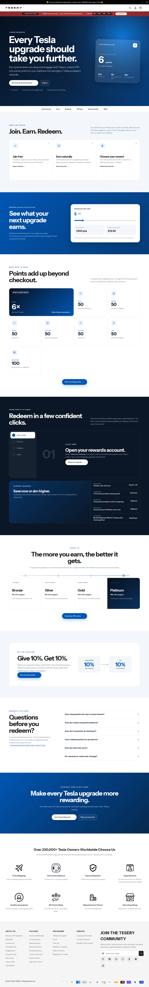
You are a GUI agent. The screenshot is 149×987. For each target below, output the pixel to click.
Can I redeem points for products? (81, 739)
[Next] (142, 2)
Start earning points (74, 382)
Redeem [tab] (18, 448)
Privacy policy (34, 939)
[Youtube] (135, 959)
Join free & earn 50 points (24, 83)
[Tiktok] (103, 965)
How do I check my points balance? (81, 722)
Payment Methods (36, 936)
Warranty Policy (35, 962)
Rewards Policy (35, 947)
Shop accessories (87, 817)
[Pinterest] (103, 959)
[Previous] (6, 2)
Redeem (68, 109)
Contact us (9, 943)
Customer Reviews (84, 936)
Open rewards (19, 166)
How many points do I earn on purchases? (84, 714)
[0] (140, 7)
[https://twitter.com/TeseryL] (122, 959)
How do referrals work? (76, 748)
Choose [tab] (18, 441)
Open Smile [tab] (20, 435)
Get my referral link (29, 675)
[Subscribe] (141, 953)
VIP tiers (80, 109)
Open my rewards (76, 462)
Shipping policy (35, 950)
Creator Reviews (83, 939)
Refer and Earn (59, 950)
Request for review (60, 954)
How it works (46, 109)
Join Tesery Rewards (64, 817)
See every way (62, 166)
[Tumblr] (129, 959)
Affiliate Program (60, 936)
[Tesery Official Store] (13, 8)
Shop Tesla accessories (61, 312)
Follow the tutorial (108, 166)
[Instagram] (116, 959)
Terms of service (36, 954)
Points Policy (34, 958)
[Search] (130, 7)
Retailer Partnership (85, 943)
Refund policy (34, 943)
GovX (55, 939)
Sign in (45, 83)
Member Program (60, 947)
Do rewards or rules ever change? (81, 756)
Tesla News (9, 965)
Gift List (56, 943)
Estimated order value (82, 209)
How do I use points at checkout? (80, 731)
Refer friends (93, 109)
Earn (58, 109)
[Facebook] (109, 959)
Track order (10, 962)
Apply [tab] (17, 454)
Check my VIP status (74, 616)
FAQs (105, 109)
